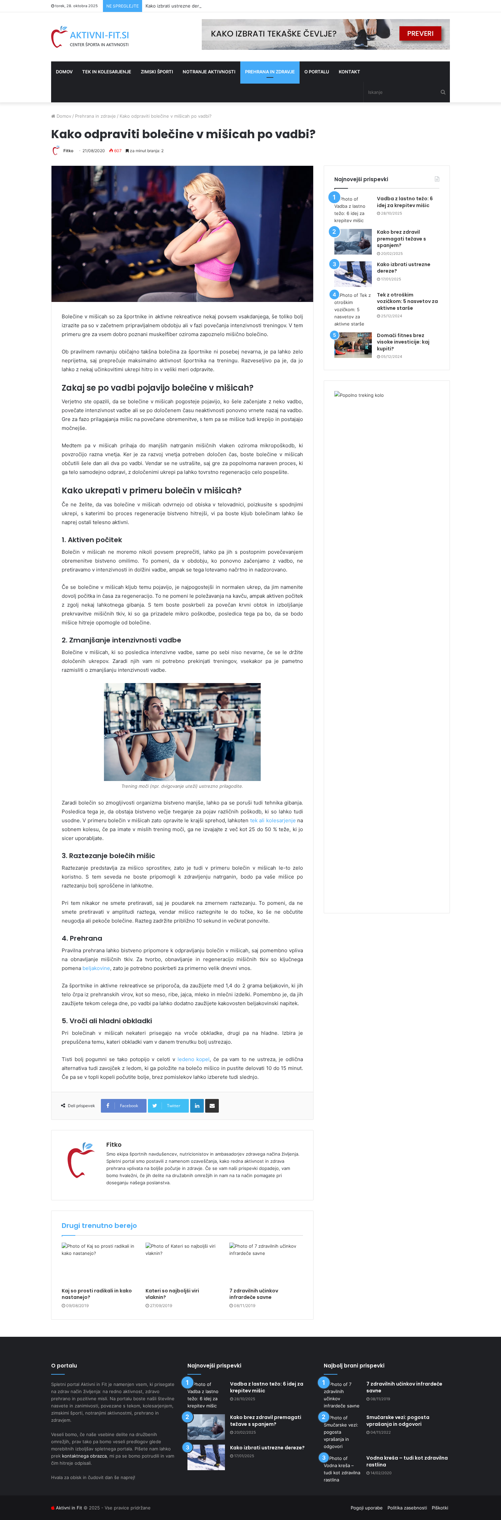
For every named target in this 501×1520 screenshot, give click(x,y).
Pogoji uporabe (367, 1507)
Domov (64, 71)
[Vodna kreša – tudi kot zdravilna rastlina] (342, 1469)
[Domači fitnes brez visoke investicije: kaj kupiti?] (353, 345)
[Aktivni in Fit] (89, 37)
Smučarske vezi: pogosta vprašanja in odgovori (397, 1421)
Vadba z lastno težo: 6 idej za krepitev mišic (405, 202)
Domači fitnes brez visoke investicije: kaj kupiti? (403, 342)
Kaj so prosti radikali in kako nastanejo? (97, 1294)
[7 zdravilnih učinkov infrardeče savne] (266, 1263)
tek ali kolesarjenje (273, 820)
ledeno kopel (194, 1059)
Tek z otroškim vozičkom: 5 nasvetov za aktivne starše (407, 301)
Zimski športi (157, 71)
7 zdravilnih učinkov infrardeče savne (253, 1294)
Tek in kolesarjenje (106, 71)
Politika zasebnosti (407, 1507)
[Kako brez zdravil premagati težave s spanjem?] (353, 242)
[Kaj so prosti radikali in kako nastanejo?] (98, 1263)
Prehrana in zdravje (270, 71)
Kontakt (349, 71)
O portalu (316, 71)
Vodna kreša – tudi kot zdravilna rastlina (407, 1461)
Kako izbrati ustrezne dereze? (177, 6)
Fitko (68, 150)
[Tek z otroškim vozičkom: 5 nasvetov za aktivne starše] (353, 310)
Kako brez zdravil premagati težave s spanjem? (401, 239)
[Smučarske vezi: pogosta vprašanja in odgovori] (342, 1432)
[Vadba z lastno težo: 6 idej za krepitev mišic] (353, 210)
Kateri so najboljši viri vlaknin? (172, 1294)
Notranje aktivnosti (209, 71)
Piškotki (440, 1507)
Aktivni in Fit (69, 1507)
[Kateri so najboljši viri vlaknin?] (182, 1263)
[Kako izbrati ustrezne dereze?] (353, 274)
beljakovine (96, 968)
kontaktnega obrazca (84, 1456)
